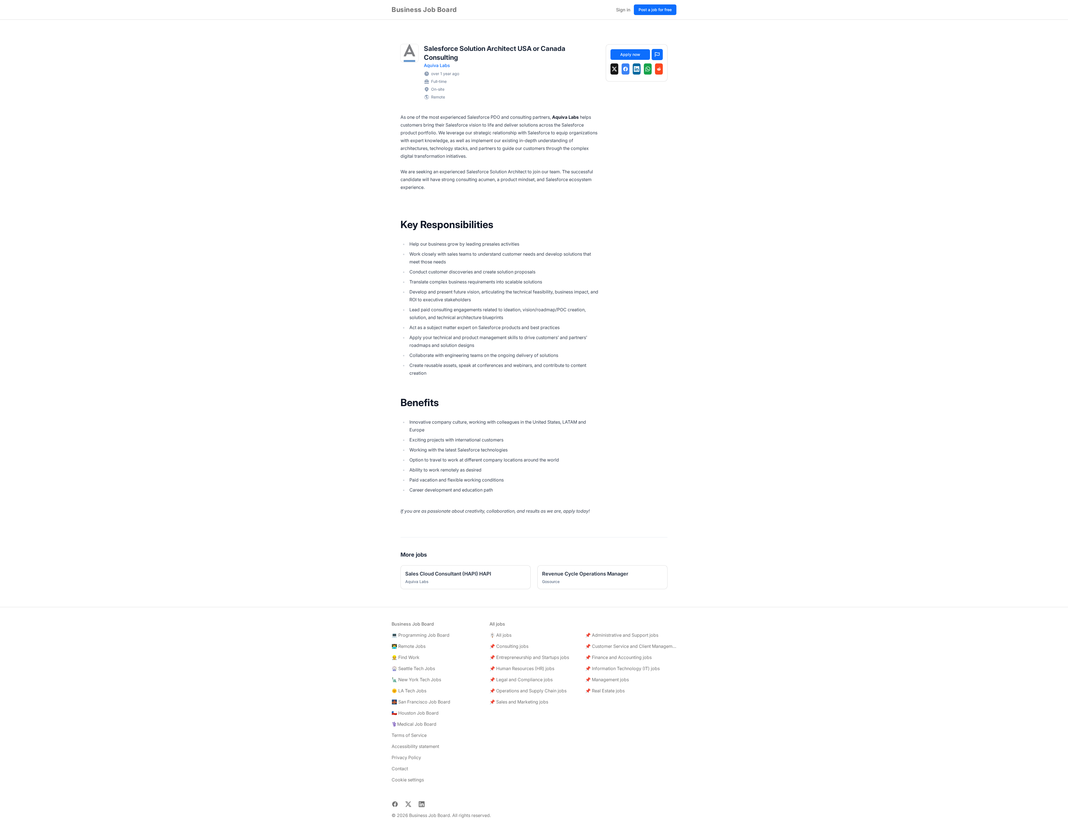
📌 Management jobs (607, 679)
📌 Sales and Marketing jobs (519, 702)
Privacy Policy (406, 757)
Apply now (630, 54)
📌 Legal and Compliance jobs (521, 679)
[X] (614, 69)
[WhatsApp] (648, 69)
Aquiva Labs (437, 65)
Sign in (623, 10)
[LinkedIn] (637, 69)
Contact (400, 768)
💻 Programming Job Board (420, 635)
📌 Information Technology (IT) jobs (622, 668)
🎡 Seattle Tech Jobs (413, 668)
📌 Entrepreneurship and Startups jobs (529, 657)
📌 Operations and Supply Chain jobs (528, 690)
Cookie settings (408, 779)
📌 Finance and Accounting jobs (618, 657)
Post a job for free (655, 9)
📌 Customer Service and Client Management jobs (630, 646)
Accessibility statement (415, 746)
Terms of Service (409, 735)
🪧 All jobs (500, 635)
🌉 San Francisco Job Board (421, 702)
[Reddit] (659, 69)
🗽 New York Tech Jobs (416, 679)
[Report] (657, 54)
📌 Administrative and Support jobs (621, 635)
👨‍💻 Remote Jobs (409, 646)
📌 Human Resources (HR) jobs (522, 668)
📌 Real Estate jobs (605, 690)
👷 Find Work (405, 657)
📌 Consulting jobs (509, 646)
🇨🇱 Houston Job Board (415, 713)
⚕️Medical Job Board (414, 724)
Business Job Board (424, 10)
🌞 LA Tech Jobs (409, 690)
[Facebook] (625, 69)
